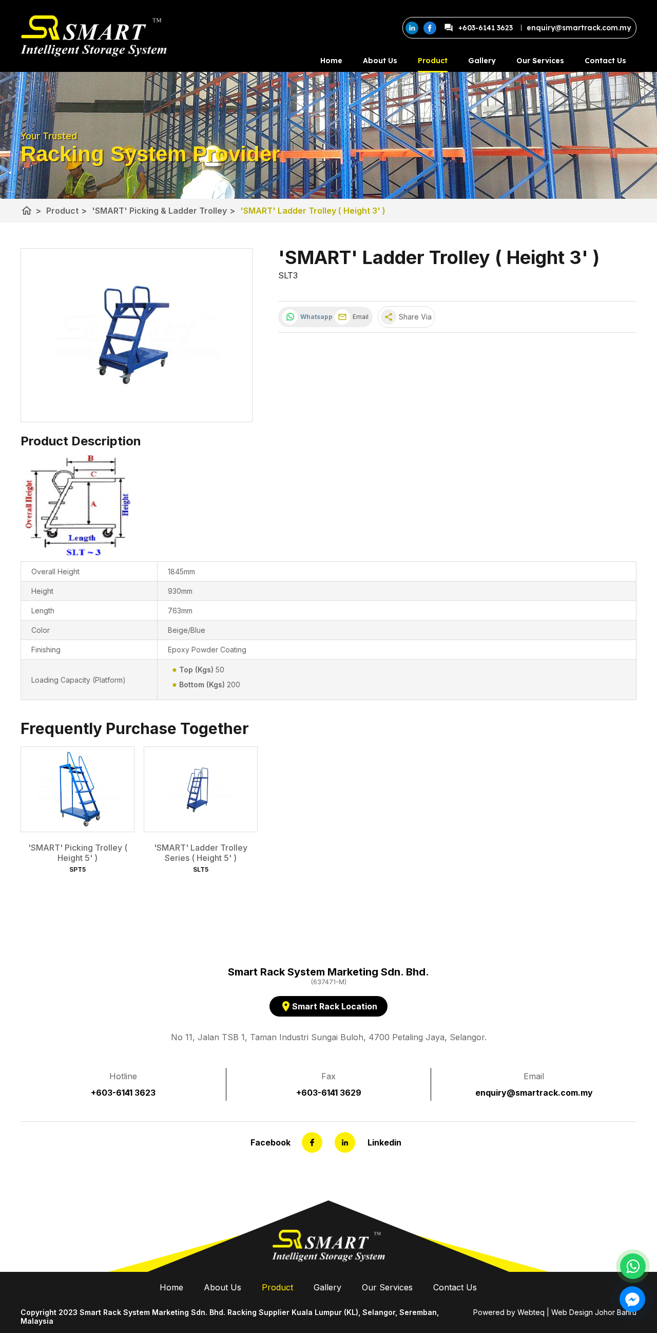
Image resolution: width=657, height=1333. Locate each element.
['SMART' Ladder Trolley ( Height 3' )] (136, 335)
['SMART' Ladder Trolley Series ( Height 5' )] (200, 789)
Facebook (270, 1142)
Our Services (540, 60)
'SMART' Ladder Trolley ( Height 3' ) (312, 210)
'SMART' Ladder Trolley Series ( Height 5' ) (200, 852)
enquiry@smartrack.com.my (534, 1092)
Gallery (482, 60)
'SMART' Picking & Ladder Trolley (163, 210)
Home (331, 60)
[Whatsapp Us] (633, 1266)
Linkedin (384, 1142)
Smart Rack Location (328, 1006)
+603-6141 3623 (485, 27)
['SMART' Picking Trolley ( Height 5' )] (77, 789)
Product (433, 60)
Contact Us (605, 60)
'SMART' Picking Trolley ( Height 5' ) (77, 852)
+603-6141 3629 (328, 1092)
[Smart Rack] (94, 36)
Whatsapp (315, 317)
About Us (380, 60)
